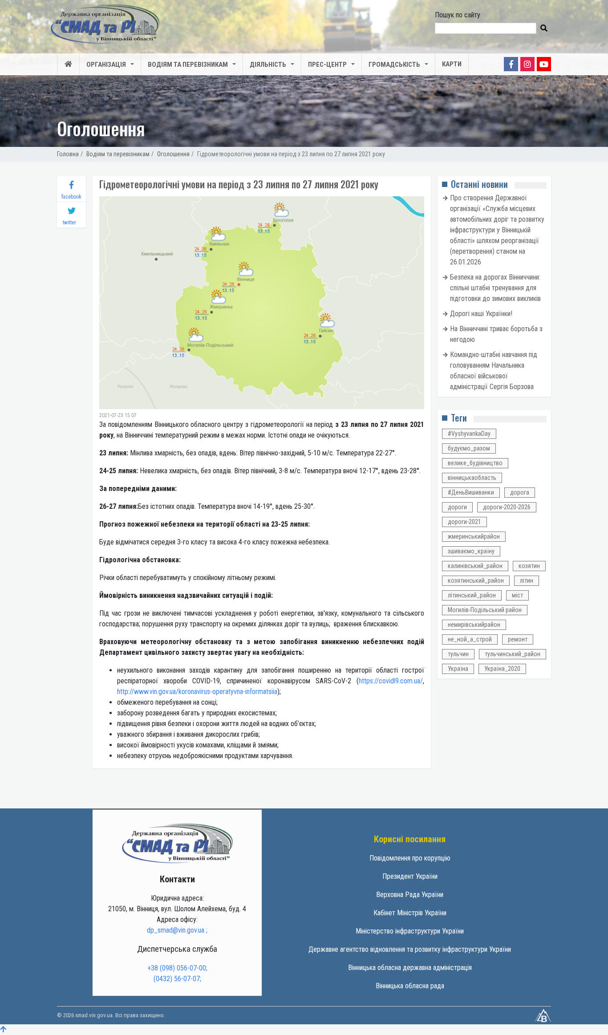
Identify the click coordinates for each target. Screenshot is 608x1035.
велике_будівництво (475, 463)
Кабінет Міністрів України (409, 913)
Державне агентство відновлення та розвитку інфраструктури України (409, 949)
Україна (458, 668)
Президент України (410, 876)
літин (526, 580)
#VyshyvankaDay (469, 433)
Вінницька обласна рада (410, 986)
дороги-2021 (464, 521)
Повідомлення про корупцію (409, 858)
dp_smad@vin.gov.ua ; (177, 930)
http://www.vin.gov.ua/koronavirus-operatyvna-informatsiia (197, 691)
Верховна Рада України (409, 894)
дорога (519, 492)
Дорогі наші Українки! (481, 313)
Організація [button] (106, 65)
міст (517, 595)
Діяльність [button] (268, 65)
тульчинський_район (512, 654)
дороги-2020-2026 (507, 507)
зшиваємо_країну (471, 551)
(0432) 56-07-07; (177, 978)
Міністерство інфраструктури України (410, 931)
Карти (452, 64)
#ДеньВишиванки (471, 492)
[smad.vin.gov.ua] (177, 843)
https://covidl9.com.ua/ (391, 681)
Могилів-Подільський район (485, 609)
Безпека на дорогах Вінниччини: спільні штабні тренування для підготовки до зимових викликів (495, 288)
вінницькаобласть (472, 477)
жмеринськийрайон (474, 536)
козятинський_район (476, 580)
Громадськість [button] (394, 65)
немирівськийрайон (474, 624)
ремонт (517, 639)
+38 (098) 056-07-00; (177, 968)
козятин (529, 565)
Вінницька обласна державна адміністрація (410, 967)
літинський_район (472, 595)
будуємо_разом (469, 448)
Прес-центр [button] (327, 65)
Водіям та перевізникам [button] (188, 65)
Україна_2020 (502, 668)
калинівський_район (475, 565)
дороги (457, 507)
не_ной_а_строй (470, 639)
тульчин (458, 654)
